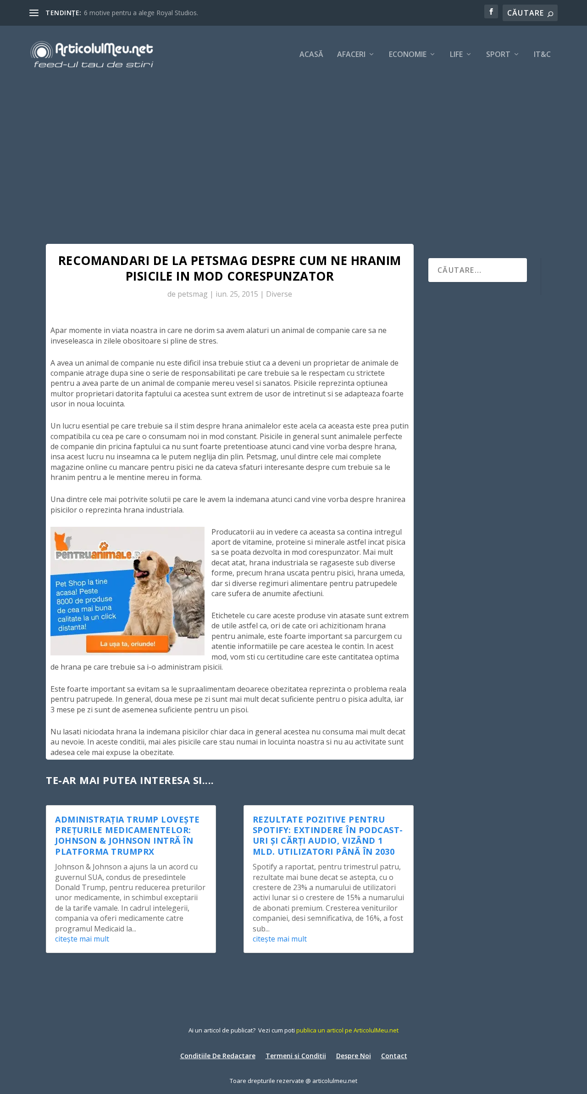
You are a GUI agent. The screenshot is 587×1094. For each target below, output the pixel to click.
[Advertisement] (293, 151)
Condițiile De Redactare (217, 1055)
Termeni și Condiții (296, 1055)
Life (456, 55)
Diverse (279, 294)
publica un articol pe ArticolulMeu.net (347, 1030)
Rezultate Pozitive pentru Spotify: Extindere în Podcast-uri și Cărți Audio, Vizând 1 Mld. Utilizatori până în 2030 (328, 835)
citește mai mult (82, 939)
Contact (394, 1055)
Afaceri (351, 55)
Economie (407, 55)
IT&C (542, 55)
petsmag (192, 294)
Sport (498, 55)
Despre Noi (353, 1055)
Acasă (311, 55)
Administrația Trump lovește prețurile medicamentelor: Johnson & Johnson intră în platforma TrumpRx (127, 835)
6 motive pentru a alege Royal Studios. (141, 12)
